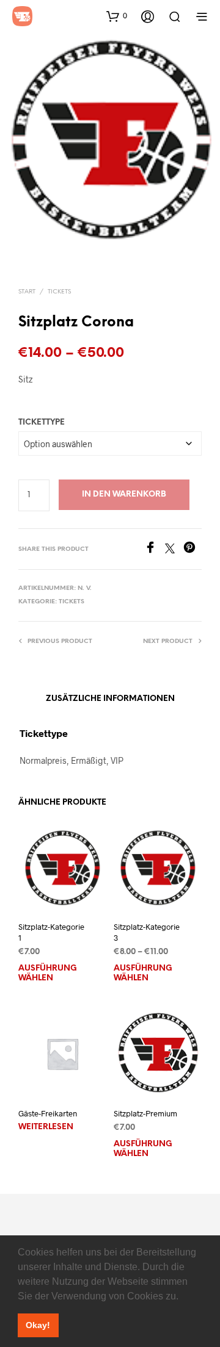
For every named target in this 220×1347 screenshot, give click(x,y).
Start (26, 292)
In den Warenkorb (124, 494)
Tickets (59, 292)
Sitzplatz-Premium (145, 1113)
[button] (183, 1297)
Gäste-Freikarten (47, 1113)
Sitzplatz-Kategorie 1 (51, 932)
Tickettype (41, 422)
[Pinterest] (192, 549)
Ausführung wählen (47, 973)
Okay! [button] (38, 1325)
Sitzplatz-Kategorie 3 (147, 932)
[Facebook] (154, 549)
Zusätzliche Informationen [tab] (110, 699)
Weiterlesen (45, 1127)
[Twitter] (174, 549)
